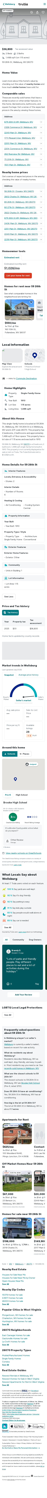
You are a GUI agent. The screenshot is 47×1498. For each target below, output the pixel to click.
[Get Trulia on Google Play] (36, 1426)
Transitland (34, 1391)
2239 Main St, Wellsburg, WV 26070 (21, 239)
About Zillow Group (21, 1437)
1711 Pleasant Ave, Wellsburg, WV (19, 138)
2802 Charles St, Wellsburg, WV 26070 (22, 196)
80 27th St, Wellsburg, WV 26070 (19, 207)
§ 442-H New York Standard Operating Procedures (19, 1410)
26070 (27, 444)
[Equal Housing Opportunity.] (32, 1476)
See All (8, 927)
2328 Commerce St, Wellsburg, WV (20, 127)
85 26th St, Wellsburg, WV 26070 (19, 202)
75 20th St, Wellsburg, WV (16, 159)
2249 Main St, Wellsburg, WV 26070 (21, 234)
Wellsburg (8, 1044)
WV (10, 1264)
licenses (30, 1404)
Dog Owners (35, 939)
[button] (45, 4)
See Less (10, 596)
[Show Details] (41, 122)
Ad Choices (36, 1443)
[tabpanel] (23, 299)
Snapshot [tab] (9, 675)
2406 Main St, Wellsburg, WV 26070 (21, 223)
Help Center (11, 1479)
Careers (4, 1440)
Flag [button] (37, 984)
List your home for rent (18, 275)
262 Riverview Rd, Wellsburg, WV (19, 154)
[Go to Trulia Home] (23, 4)
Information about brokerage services (19, 1414)
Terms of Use (35, 1440)
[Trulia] (4, 1426)
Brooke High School (30, 1083)
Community (18, 939)
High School (22, 795)
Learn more (17, 865)
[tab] (10, 612)
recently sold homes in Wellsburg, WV (21, 1068)
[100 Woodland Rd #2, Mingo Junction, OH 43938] (17, 1133)
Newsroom (12, 1440)
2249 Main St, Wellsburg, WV (17, 132)
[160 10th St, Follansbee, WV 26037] (19, 309)
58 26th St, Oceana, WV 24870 (19, 191)
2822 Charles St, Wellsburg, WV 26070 (22, 212)
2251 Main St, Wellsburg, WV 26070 (20, 229)
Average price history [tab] (28, 675)
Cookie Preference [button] (8, 1446)
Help (18, 1443)
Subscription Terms (8, 1443)
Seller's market (23, 700)
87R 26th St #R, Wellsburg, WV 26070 (22, 218)
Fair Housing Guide (35, 1437)
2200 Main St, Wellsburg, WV (17, 143)
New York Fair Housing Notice (12, 1412)
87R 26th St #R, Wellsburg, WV (18, 122)
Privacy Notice (26, 1443)
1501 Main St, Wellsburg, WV (17, 165)
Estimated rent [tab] (11, 257)
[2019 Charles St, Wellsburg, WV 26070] (17, 1228)
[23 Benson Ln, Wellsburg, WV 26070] (17, 1181)
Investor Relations (23, 1440)
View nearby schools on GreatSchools (23, 853)
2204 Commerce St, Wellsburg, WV (20, 148)
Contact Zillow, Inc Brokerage (13, 1420)
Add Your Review (23, 994)
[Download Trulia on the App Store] (17, 1426)
